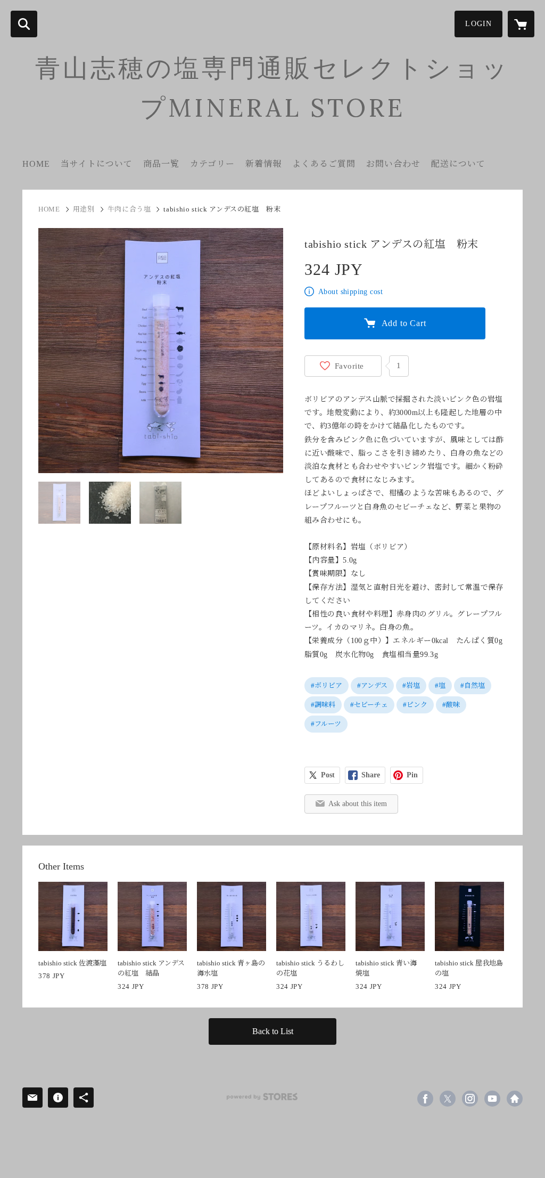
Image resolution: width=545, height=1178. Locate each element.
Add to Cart (404, 323)
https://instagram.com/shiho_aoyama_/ (470, 1099)
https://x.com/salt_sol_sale (448, 1099)
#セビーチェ (369, 705)
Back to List (272, 1031)
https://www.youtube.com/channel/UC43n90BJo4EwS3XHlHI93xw (492, 1099)
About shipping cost (350, 292)
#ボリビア (326, 685)
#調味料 (323, 705)
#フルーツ (326, 724)
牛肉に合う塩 (129, 209)
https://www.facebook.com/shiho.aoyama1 (425, 1099)
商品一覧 (161, 163)
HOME (36, 163)
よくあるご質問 (324, 163)
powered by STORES (262, 1097)
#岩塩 (411, 685)
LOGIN (478, 24)
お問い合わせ (393, 163)
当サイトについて (97, 163)
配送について (458, 163)
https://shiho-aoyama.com (515, 1099)
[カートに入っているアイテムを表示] (521, 24)
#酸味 (451, 705)
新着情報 (263, 163)
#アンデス (372, 685)
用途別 (84, 209)
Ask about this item (357, 804)
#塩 (440, 685)
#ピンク (415, 705)
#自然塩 (472, 685)
